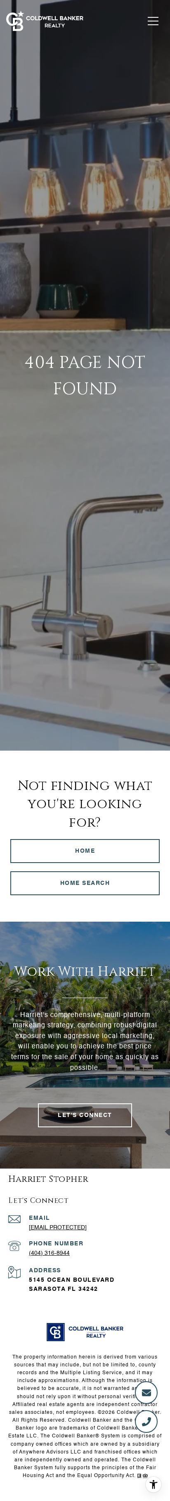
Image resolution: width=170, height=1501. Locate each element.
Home (85, 851)
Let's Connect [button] (85, 1115)
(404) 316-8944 (49, 1253)
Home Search (85, 883)
